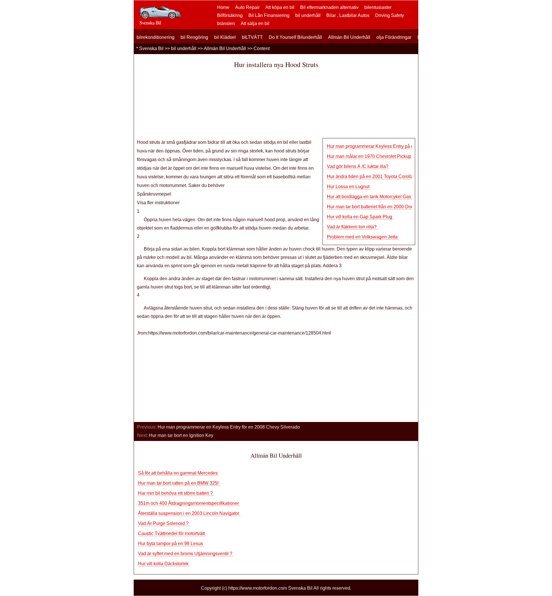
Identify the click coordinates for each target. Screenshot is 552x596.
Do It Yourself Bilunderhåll (295, 37)
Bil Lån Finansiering (269, 15)
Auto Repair (247, 7)
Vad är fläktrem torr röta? (352, 226)
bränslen (226, 23)
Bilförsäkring (230, 15)
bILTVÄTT (252, 37)
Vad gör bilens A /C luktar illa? (358, 166)
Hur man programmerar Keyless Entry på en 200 (376, 146)
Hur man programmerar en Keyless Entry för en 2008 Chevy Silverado (229, 427)
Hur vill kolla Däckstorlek (164, 563)
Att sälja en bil (255, 23)
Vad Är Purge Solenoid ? (164, 523)
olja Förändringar (393, 37)
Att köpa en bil (279, 7)
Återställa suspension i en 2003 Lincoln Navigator (189, 513)
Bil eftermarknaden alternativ (329, 7)
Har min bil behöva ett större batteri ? (176, 493)
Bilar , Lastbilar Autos (347, 15)
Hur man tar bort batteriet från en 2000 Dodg (371, 206)
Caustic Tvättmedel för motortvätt (172, 533)
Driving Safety (389, 15)
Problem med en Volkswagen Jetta (363, 236)
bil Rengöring (194, 37)
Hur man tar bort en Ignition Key (181, 435)
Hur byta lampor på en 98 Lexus (171, 543)
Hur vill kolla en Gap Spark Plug (360, 216)
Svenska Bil (151, 48)
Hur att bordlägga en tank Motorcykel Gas (369, 196)
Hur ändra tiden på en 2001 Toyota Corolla (371, 176)
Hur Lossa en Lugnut (349, 186)
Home (223, 7)
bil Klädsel (225, 37)
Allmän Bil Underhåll (349, 37)
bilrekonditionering (156, 37)
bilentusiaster (378, 7)
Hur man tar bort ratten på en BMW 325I (179, 483)
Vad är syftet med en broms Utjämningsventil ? (185, 553)
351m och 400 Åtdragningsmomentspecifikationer (189, 503)
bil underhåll (308, 15)
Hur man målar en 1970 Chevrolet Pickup (369, 156)
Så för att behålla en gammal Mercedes (178, 473)
